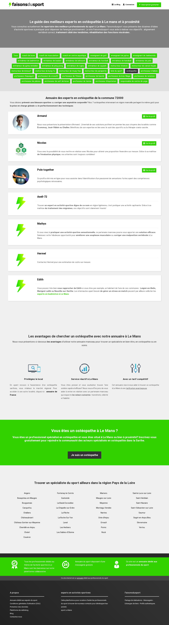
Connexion (129, 5)
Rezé (104, 532)
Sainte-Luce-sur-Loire (142, 493)
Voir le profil (150, 116)
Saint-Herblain (142, 498)
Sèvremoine (142, 522)
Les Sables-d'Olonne (65, 532)
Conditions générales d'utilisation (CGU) (25, 604)
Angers (27, 493)
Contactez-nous (16, 617)
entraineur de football (98, 60)
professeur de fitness (71, 76)
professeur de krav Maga (119, 76)
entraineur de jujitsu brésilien (25, 66)
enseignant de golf (98, 55)
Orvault (104, 522)
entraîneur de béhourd (75, 60)
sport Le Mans (66, 610)
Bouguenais (27, 503)
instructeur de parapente (96, 71)
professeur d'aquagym (24, 76)
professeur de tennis (82, 81)
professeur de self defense (57, 81)
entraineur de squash (97, 66)
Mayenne (104, 503)
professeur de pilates (31, 81)
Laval (65, 522)
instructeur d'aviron (119, 66)
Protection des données (19, 607)
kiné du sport (116, 71)
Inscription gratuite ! (150, 5)
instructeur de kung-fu (45, 71)
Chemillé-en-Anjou (27, 527)
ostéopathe (131, 71)
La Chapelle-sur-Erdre (65, 508)
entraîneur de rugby (75, 66)
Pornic (103, 527)
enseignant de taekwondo (144, 55)
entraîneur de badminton (28, 60)
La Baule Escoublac (65, 503)
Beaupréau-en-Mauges (27, 498)
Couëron (27, 537)
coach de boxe (28, 55)
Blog (11, 613)
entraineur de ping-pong (52, 66)
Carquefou (27, 508)
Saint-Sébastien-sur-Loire (142, 508)
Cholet (27, 532)
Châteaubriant (27, 518)
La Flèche (65, 513)
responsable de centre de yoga (133, 81)
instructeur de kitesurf (21, 71)
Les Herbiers (65, 527)
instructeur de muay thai (70, 71)
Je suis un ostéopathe (84, 455)
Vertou (142, 527)
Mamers (103, 493)
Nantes (104, 513)
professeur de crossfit (48, 76)
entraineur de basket (52, 60)
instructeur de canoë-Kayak (144, 66)
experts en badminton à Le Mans (53, 294)
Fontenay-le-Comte (65, 493)
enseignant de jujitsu (120, 55)
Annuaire (13, 600)
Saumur (142, 513)
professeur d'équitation (106, 81)
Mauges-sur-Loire (103, 498)
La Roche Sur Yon (65, 518)
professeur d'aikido (149, 71)
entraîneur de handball (121, 60)
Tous (15, 55)
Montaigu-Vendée (103, 508)
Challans (27, 513)
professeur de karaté (95, 76)
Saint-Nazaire (142, 503)
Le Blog (116, 5)
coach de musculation (48, 55)
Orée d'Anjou (103, 518)
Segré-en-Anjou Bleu (142, 518)
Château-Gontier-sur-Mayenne (27, 522)
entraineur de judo (143, 60)
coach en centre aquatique (74, 55)
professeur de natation (144, 76)
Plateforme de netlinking (19, 610)
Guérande (65, 498)
